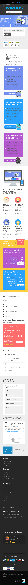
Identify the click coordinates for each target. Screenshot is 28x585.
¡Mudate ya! (20, 342)
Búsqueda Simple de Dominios (10, 37)
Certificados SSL (7, 490)
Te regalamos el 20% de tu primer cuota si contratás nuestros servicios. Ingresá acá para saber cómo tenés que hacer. (13, 516)
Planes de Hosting (12, 354)
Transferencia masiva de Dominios (16, 38)
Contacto (6, 494)
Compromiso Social (8, 488)
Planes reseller (7, 463)
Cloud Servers (7, 465)
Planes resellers (11, 364)
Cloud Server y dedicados (14, 367)
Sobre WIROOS (7, 486)
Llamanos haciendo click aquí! (9, 2)
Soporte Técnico (7, 476)
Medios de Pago (7, 492)
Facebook (6, 496)
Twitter (5, 498)
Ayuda (18, 2)
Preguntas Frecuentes (9, 478)
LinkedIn (6, 500)
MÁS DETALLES (10, 93)
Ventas (5, 472)
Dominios (9, 370)
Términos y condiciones (13, 574)
